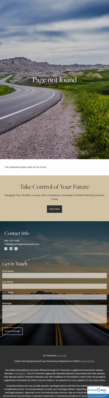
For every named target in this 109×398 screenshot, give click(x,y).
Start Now (54, 209)
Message (17, 303)
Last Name (18, 281)
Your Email (18, 292)
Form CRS (61, 355)
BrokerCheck (88, 361)
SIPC (23, 373)
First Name (18, 271)
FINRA (17, 373)
